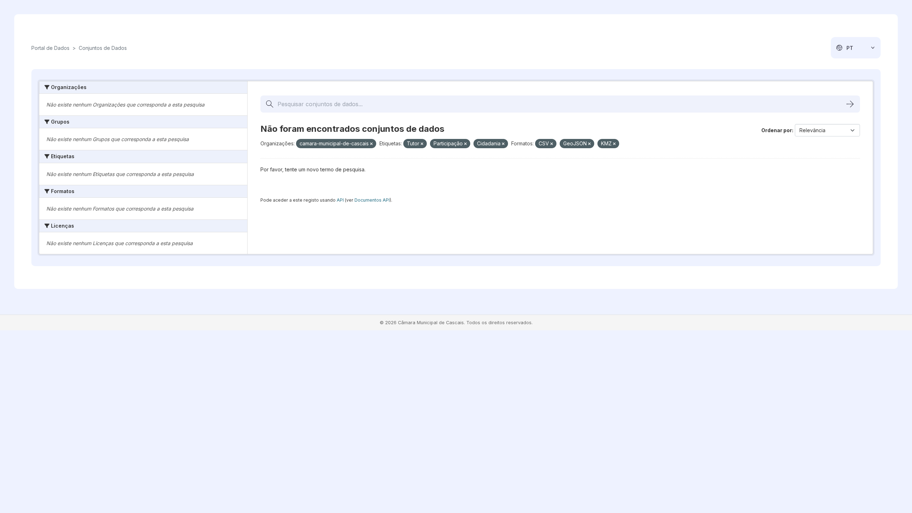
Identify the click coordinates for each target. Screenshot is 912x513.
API (340, 200)
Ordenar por (776, 130)
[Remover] (371, 143)
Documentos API (372, 200)
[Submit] (850, 104)
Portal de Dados (50, 48)
